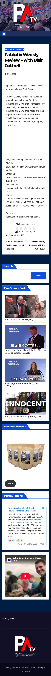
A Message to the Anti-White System (22, 383)
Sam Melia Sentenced (15, 320)
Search (8, 266)
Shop (10, 484)
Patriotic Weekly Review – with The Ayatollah (37, 245)
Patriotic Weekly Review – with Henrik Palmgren (15, 245)
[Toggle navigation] (26, 34)
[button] (47, 34)
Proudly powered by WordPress (18, 668)
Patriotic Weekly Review (14, 49)
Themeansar (25, 671)
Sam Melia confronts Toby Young (20, 416)
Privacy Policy (9, 618)
